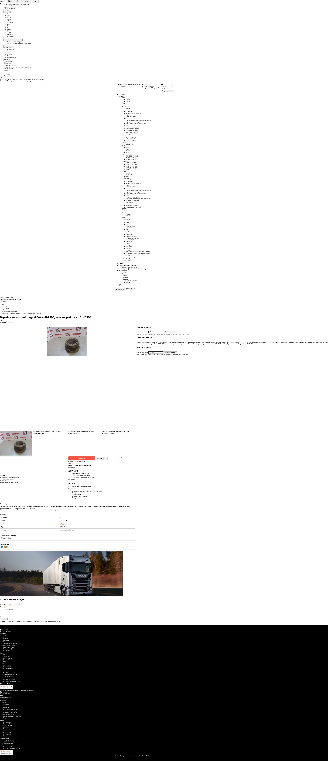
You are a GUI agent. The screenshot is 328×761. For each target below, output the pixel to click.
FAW (8, 31)
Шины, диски (126, 260)
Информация (123, 270)
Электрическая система (133, 134)
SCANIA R (129, 176)
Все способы (72, 479)
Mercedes (10, 22)
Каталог (121, 96)
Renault (9, 24)
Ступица (128, 248)
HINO (123, 110)
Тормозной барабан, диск (10, 311)
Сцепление (129, 202)
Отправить (4, 619)
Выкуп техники (11, 58)
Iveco (4, 661)
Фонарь (128, 255)
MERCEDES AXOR (131, 159)
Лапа (127, 233)
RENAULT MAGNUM (131, 164)
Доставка (10, 51)
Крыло (128, 229)
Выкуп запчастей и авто (129, 281)
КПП (127, 118)
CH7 (127, 211)
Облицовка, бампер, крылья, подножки (138, 120)
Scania (9, 26)
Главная (5, 305)
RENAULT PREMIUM (132, 168)
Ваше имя (2, 604)
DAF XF (128, 101)
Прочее (128, 243)
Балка (127, 223)
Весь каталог (11, 36)
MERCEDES (125, 154)
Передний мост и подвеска (134, 122)
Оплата (9, 52)
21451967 (62, 523)
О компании (10, 49)
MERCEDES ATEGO (131, 158)
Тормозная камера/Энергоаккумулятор (138, 253)
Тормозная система (132, 132)
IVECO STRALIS (130, 139)
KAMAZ (9, 19)
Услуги (5, 38)
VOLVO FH (129, 214)
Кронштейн (129, 228)
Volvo (8, 27)
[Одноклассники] (5, 547)
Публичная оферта (8, 647)
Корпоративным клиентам (127, 265)
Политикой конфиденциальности (30, 621)
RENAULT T (129, 170)
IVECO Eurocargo (131, 137)
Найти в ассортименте (170, 332)
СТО (4, 45)
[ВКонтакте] (2, 547)
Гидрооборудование (132, 180)
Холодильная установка (133, 257)
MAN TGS (128, 151)
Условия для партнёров (14, 42)
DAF (8, 14)
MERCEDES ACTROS (132, 156)
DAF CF (128, 99)
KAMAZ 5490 (130, 144)
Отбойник (129, 234)
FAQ (8, 56)
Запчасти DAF (7, 656)
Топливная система (132, 130)
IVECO (9, 17)
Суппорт (128, 250)
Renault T (6, 660)
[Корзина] (134, 289)
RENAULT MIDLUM (131, 166)
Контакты (6, 59)
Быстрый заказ (101, 458)
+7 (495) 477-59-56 (10, 65)
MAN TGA (128, 147)
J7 (126, 105)
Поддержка (126, 282)
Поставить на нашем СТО (78, 491)
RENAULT (125, 161)
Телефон (2, 606)
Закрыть (3, 301)
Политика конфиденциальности (12, 649)
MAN (8, 21)
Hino (8, 15)
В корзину (82, 458)
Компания (6, 10)
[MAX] (6, 70)
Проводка (129, 241)
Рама (127, 125)
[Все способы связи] (1, 77)
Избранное (7, 63)
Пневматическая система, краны (136, 123)
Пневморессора (131, 236)
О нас (124, 272)
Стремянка (129, 246)
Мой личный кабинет (10, 6)
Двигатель (129, 111)
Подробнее (71, 467)
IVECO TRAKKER (131, 140)
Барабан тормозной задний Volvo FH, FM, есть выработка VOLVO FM (22, 313)
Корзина (9, 61)
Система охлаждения (132, 129)
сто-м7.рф (89, 491)
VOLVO (124, 212)
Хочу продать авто (168, 91)
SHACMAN (10, 34)
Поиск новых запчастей (142, 332)
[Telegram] (3, 75)
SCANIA (124, 171)
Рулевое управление (132, 127)
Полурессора (130, 240)
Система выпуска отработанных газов (138, 199)
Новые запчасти (127, 262)
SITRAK (9, 29)
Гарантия (9, 54)
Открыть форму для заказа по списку (19, 43)
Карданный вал (131, 117)
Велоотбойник (130, 226)
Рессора (128, 245)
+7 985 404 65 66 (97, 491)
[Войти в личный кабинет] (126, 289)
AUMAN (128, 108)
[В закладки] (121, 458)
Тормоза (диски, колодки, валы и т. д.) (138, 252)
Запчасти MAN (7, 658)
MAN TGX (128, 152)
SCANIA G (129, 173)
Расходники (126, 258)
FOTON (9, 33)
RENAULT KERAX (131, 163)
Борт (127, 224)
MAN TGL (128, 149)
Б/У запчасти (7, 654)
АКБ (123, 217)
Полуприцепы (126, 219)
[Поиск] (131, 289)
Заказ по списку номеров (10, 643)
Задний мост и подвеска (133, 113)
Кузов (127, 231)
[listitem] (149, 342)
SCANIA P (129, 175)
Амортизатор (130, 221)
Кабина (128, 115)
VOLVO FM (129, 216)
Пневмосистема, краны (133, 238)
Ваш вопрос (3, 616)
